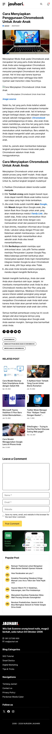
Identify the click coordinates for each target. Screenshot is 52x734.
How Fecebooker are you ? (22, 573)
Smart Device (9, 660)
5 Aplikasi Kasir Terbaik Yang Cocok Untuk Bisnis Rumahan (37, 383)
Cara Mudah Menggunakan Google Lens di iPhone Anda (12, 442)
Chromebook (9, 339)
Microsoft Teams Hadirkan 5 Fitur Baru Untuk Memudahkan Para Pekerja (12, 414)
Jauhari (6, 26)
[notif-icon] (48, 4)
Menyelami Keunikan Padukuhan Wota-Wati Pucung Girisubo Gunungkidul (27, 596)
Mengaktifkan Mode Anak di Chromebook (20, 344)
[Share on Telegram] (19, 331)
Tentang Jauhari (10, 684)
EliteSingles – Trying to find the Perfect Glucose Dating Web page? (38, 429)
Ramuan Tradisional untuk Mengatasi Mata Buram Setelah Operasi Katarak (26, 567)
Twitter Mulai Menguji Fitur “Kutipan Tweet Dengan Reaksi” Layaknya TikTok (37, 414)
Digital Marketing (10, 665)
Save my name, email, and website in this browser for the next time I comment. (27, 515)
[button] (41, 4)
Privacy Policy (9, 692)
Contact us (7, 688)
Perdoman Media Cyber (13, 697)
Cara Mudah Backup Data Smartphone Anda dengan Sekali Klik (13, 383)
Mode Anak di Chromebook (14, 348)
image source (9, 99)
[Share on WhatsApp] (11, 331)
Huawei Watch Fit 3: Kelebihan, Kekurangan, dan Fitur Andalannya (25, 589)
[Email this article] (15, 331)
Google (43, 204)
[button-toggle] (4, 4)
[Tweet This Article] (7, 331)
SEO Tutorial (8, 656)
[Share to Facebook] (4, 331)
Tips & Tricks (8, 669)
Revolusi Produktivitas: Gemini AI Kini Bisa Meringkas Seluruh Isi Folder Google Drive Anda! (28, 604)
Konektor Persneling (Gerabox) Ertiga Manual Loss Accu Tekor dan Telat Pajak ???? (28, 580)
